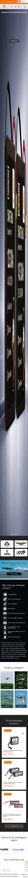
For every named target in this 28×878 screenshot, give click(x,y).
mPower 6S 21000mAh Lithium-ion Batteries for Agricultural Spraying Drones (12, 815)
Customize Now (14, 573)
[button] (11, 6)
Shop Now (14, 531)
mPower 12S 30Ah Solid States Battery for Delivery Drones (13, 751)
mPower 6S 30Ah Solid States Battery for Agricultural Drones (13, 783)
